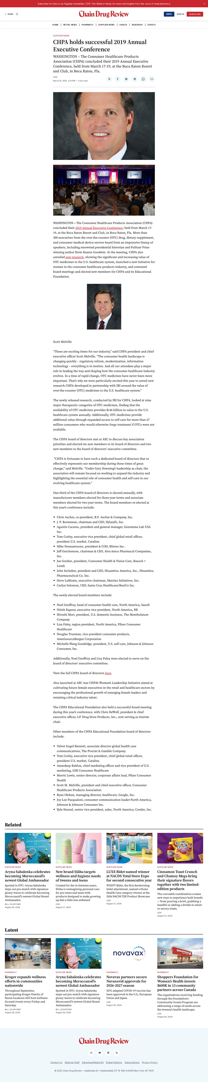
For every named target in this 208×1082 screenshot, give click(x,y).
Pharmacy (87, 25)
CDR (55, 77)
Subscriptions (132, 1062)
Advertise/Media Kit (93, 1062)
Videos (123, 25)
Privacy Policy (150, 1062)
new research (74, 257)
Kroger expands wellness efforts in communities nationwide (25, 981)
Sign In (180, 14)
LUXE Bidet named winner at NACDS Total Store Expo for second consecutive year (129, 876)
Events (152, 25)
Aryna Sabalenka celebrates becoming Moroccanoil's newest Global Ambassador (27, 876)
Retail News (70, 25)
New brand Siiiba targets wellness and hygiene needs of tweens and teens (78, 876)
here (108, 673)
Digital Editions (114, 1062)
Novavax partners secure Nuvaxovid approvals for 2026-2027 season (126, 981)
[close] (204, 3)
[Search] (17, 14)
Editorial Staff (72, 1062)
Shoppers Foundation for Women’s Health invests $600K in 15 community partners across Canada (177, 983)
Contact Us (56, 1062)
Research (137, 25)
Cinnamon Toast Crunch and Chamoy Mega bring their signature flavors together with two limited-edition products (178, 880)
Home (55, 25)
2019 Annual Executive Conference (99, 228)
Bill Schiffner (13, 904)
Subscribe (195, 14)
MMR (169, 14)
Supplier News (106, 25)
